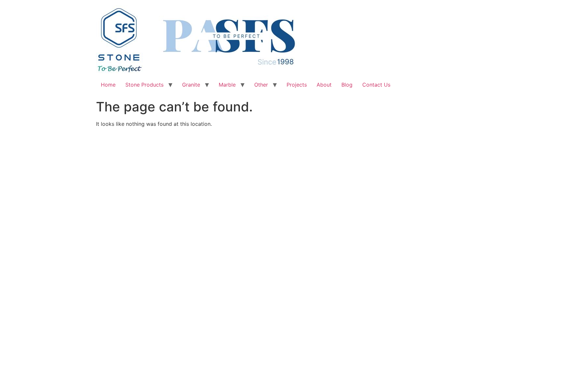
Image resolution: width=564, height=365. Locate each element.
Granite (191, 84)
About (324, 84)
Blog (346, 84)
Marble (227, 84)
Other (261, 84)
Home (108, 84)
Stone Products (144, 84)
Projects (297, 84)
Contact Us (376, 84)
